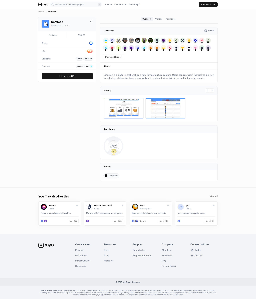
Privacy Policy (169, 266)
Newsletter (167, 255)
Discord (198, 255)
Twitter (198, 250)
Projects (79, 250)
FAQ (164, 260)
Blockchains (81, 255)
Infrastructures (83, 260)
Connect (208, 4)
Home (41, 12)
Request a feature (142, 255)
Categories (80, 266)
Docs (106, 250)
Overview (146, 19)
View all (214, 196)
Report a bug (139, 250)
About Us (166, 250)
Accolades (171, 19)
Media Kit (108, 260)
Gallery (158, 19)
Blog (106, 255)
